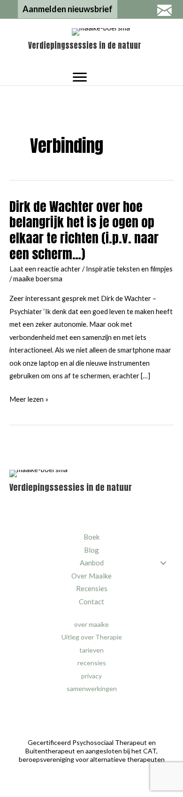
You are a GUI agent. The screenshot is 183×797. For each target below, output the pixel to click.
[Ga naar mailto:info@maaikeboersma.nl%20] (164, 11)
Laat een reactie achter (45, 269)
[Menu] (80, 77)
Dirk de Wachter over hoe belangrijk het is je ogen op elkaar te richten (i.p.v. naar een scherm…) (84, 230)
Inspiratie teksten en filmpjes (129, 269)
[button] (67, 9)
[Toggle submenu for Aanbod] (163, 563)
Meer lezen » (28, 400)
